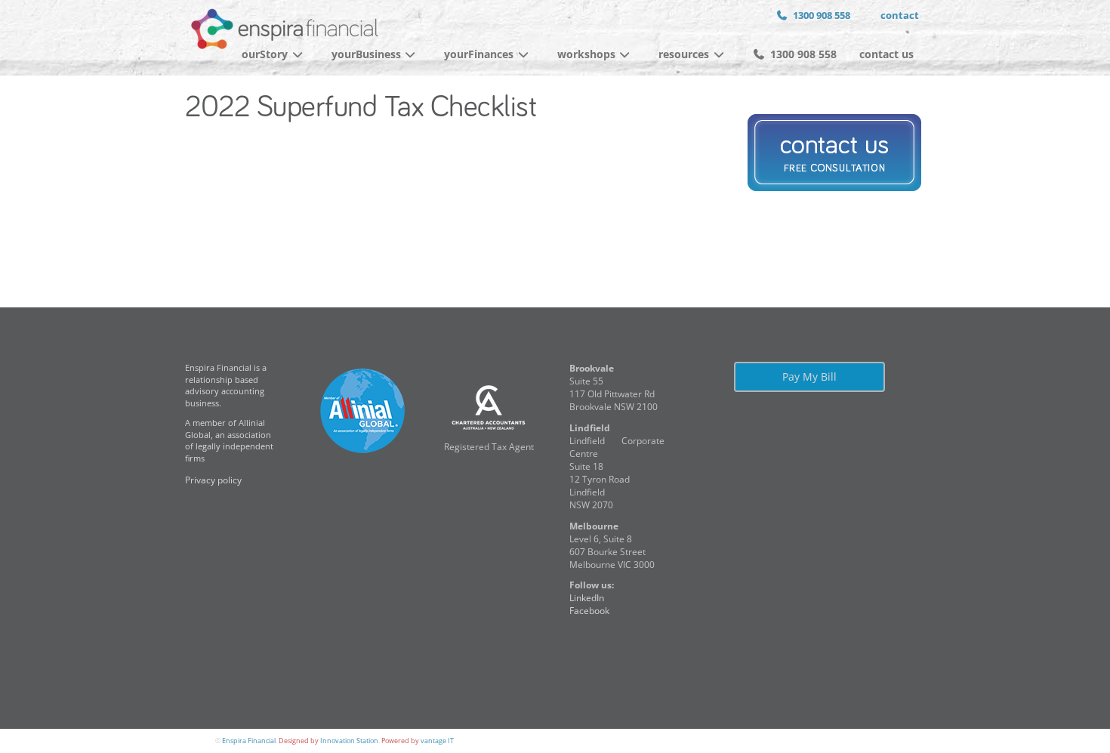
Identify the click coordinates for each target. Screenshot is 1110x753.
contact (899, 15)
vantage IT (437, 740)
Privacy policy (213, 480)
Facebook (589, 610)
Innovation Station (349, 740)
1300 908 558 (821, 15)
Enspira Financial (249, 740)
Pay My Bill (809, 376)
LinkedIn (586, 597)
